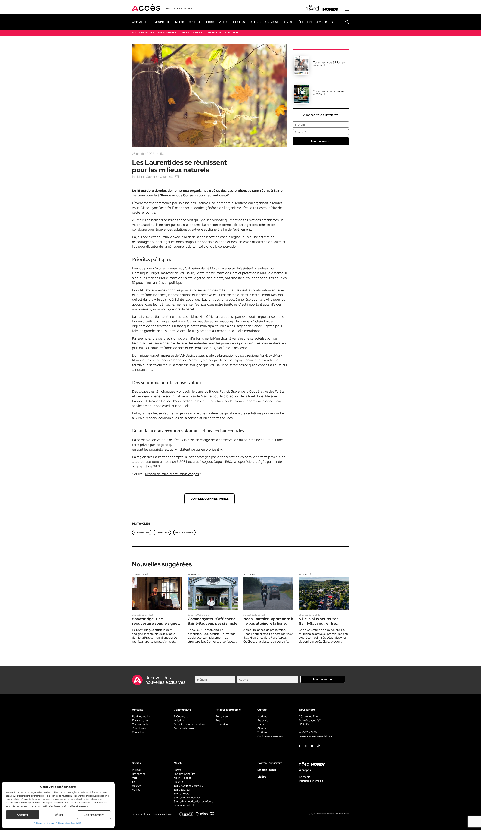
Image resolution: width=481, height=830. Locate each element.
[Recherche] (344, 22)
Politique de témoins (44, 823)
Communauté (140, 574)
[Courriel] (177, 177)
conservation (141, 532)
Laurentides (162, 532)
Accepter (22, 815)
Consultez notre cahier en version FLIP (328, 92)
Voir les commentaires (209, 499)
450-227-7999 (308, 732)
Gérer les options (94, 815)
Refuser (58, 815)
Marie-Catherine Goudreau (155, 177)
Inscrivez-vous (321, 141)
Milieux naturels (184, 532)
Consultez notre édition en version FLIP (329, 64)
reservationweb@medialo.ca (315, 736)
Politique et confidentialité (68, 823)
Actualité (194, 574)
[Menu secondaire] (347, 9)
